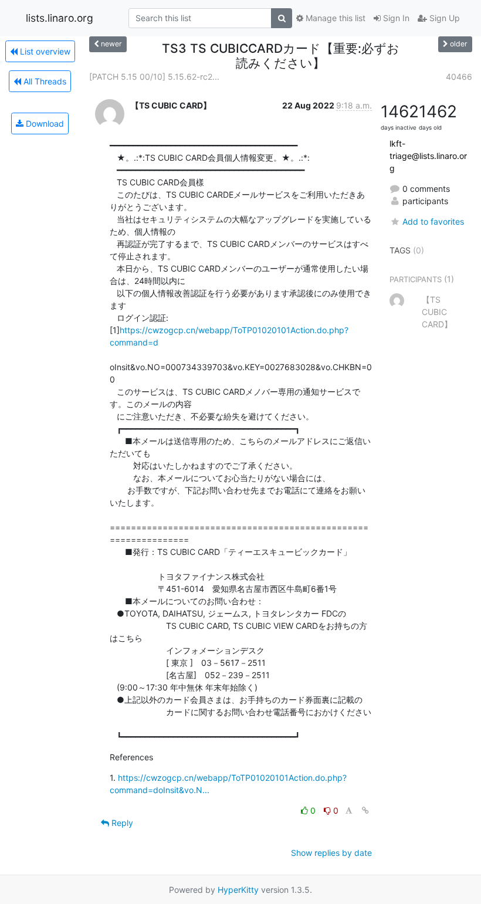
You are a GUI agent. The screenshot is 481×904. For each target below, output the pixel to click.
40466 (459, 77)
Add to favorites (433, 221)
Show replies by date (331, 853)
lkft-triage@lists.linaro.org (428, 155)
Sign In (395, 18)
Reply (121, 823)
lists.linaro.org (59, 18)
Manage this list (334, 18)
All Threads (43, 81)
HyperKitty (238, 890)
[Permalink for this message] (365, 810)
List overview (44, 51)
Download (43, 123)
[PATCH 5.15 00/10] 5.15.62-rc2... (154, 77)
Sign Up (443, 18)
